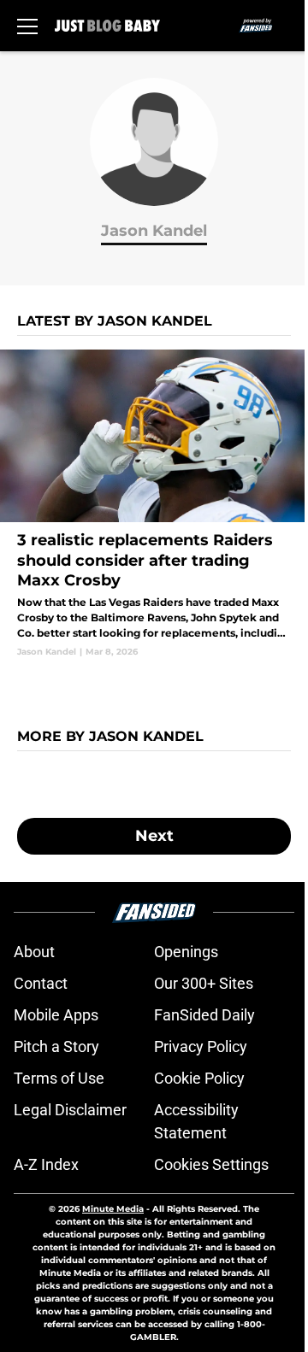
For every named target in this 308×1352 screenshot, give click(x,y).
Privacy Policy (200, 1046)
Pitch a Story (56, 1046)
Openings (186, 952)
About (34, 952)
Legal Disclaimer (70, 1110)
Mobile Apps (56, 1015)
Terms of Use (59, 1078)
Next (154, 835)
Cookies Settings (211, 1164)
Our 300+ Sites (203, 983)
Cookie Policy (199, 1078)
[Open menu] (27, 25)
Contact (41, 983)
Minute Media (113, 1208)
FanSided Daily (204, 1015)
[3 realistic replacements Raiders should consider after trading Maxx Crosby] (154, 504)
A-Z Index (46, 1164)
